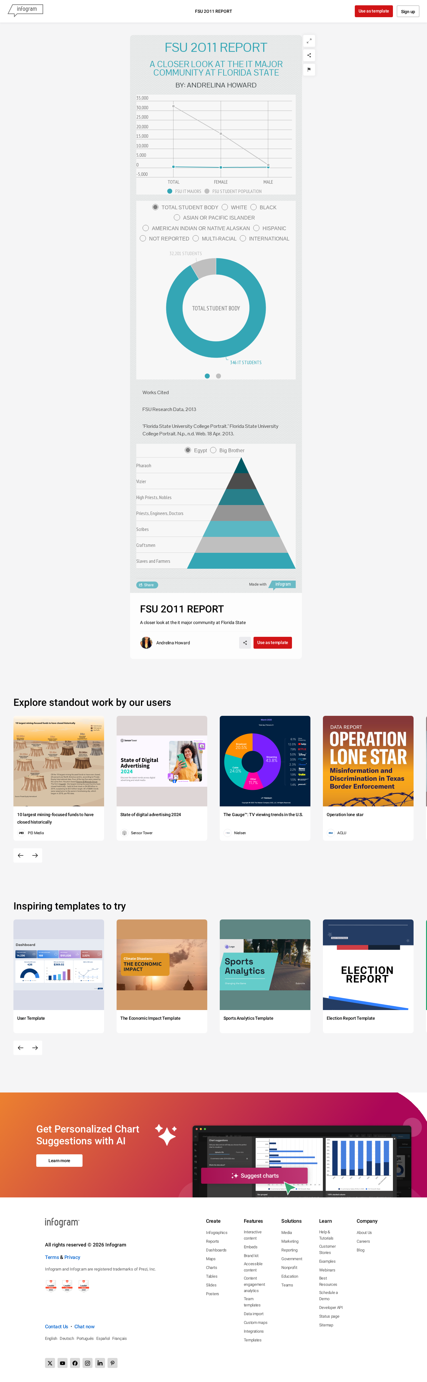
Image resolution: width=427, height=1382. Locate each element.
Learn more (59, 1160)
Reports (212, 1241)
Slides (211, 1285)
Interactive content (253, 1235)
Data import (254, 1313)
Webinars (327, 1270)
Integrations (254, 1331)
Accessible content (253, 1266)
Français (119, 1338)
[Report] (309, 70)
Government (291, 1258)
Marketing (289, 1241)
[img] (241, 561)
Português (85, 1338)
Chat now (84, 1327)
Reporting (289, 1250)
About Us (364, 1232)
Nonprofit (289, 1267)
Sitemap (326, 1325)
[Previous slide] (21, 855)
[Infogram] (25, 11)
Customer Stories (327, 1249)
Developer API (331, 1307)
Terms (52, 1257)
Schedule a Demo (328, 1295)
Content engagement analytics (254, 1284)
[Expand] (309, 41)
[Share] (309, 55)
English (51, 1338)
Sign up (408, 11)
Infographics (216, 1232)
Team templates (252, 1301)
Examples (327, 1261)
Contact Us (56, 1327)
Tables (211, 1276)
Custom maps (256, 1322)
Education (289, 1276)
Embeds (251, 1247)
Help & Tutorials (326, 1235)
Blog (360, 1250)
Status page (329, 1316)
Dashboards (216, 1250)
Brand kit (251, 1255)
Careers (363, 1241)
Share (148, 585)
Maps (211, 1258)
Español (103, 1338)
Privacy (72, 1257)
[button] (185, 191)
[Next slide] (35, 855)
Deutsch (67, 1338)
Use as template (374, 10)
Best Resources (328, 1281)
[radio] (187, 207)
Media (286, 1232)
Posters (212, 1293)
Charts (211, 1267)
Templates (253, 1340)
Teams (287, 1285)
